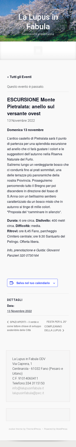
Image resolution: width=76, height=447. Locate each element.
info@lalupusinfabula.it (28, 388)
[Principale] (38, 50)
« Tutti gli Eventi (19, 76)
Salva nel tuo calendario (33, 283)
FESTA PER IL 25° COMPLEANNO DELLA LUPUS (55, 326)
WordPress (61, 429)
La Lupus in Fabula (38, 21)
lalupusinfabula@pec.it (28, 393)
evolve (12, 429)
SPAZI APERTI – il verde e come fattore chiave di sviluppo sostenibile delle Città (24, 326)
